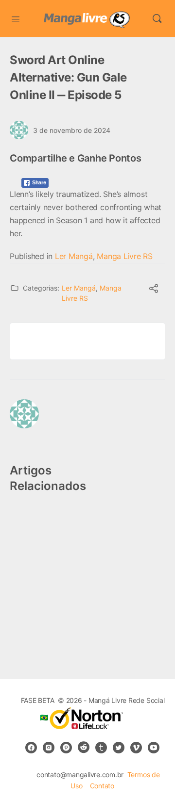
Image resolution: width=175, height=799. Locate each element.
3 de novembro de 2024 (71, 130)
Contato (102, 786)
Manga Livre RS (125, 256)
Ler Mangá (74, 256)
